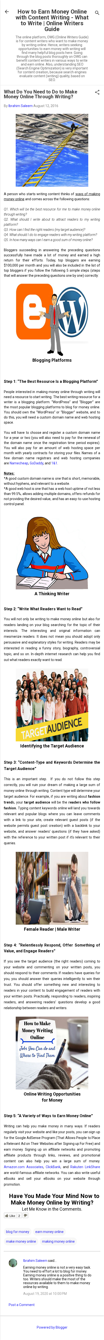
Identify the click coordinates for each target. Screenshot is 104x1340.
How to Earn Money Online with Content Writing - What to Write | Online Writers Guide (52, 20)
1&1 (54, 463)
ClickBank (53, 1167)
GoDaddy (36, 463)
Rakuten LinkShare (85, 1167)
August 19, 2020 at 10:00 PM (45, 1294)
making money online (58, 1241)
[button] (97, 92)
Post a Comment (22, 1305)
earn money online (49, 1232)
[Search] (97, 13)
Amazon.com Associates (23, 1167)
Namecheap (19, 463)
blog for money (17, 1232)
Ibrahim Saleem (35, 1261)
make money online (21, 1241)
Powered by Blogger (52, 1327)
